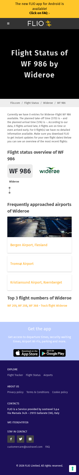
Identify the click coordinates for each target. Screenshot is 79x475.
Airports (48, 375)
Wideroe (48, 103)
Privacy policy (15, 392)
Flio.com (15, 103)
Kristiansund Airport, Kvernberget (36, 282)
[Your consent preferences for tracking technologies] (72, 468)
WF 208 (22, 305)
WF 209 (12, 305)
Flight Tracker (15, 375)
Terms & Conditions (37, 392)
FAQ (47, 446)
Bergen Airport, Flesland (28, 245)
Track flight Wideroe (54, 305)
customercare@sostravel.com (24, 446)
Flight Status (31, 103)
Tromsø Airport (22, 264)
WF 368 (33, 305)
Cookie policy (60, 392)
